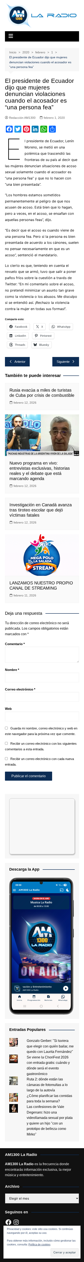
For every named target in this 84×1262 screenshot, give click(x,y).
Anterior (19, 361)
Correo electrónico (20, 689)
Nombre (12, 670)
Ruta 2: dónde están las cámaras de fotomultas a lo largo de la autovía (47, 1084)
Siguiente (63, 361)
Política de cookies (39, 1244)
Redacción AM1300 (22, 117)
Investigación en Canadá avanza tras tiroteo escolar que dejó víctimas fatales (40, 509)
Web (8, 709)
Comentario (15, 644)
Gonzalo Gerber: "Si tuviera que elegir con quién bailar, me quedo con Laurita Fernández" (50, 1046)
